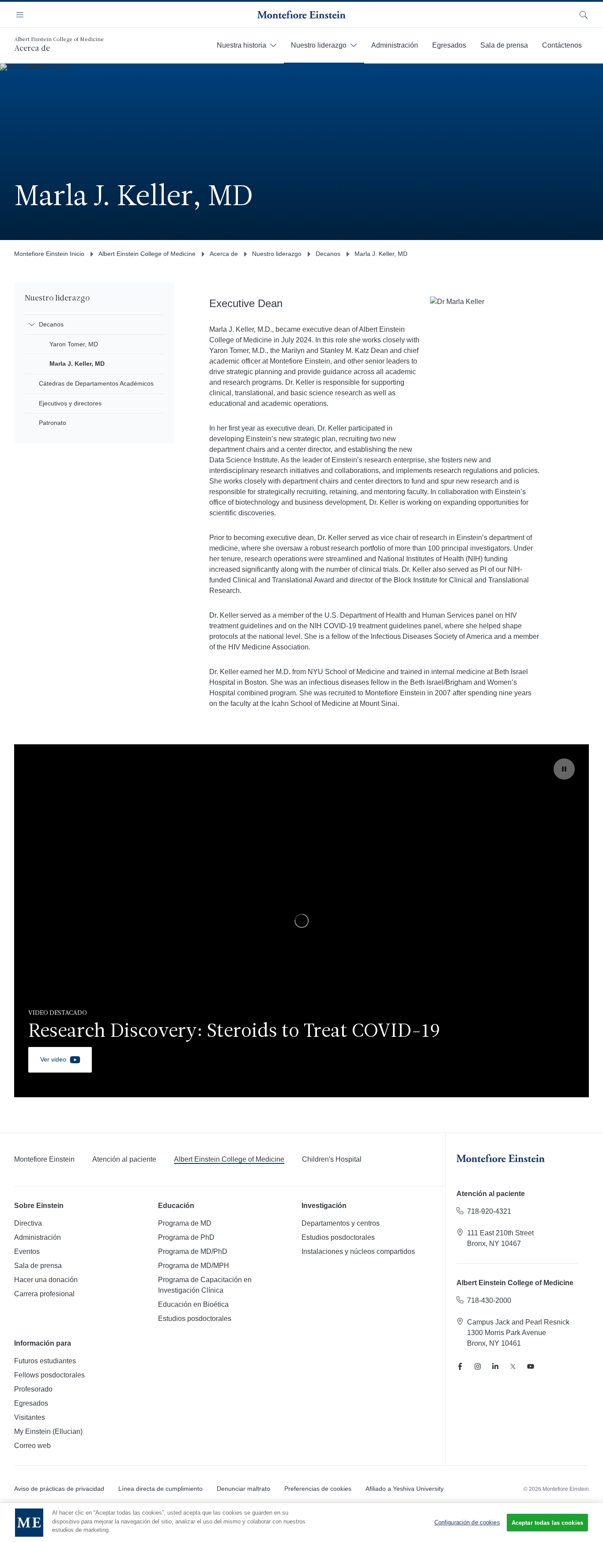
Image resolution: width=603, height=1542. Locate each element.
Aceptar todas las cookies (547, 1522)
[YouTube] (530, 1366)
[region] (301, 920)
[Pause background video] (564, 769)
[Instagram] (477, 1366)
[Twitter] (512, 1366)
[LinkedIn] (495, 1366)
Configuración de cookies (467, 1522)
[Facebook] (460, 1366)
